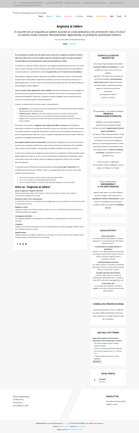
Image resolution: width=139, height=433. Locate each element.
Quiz (111, 16)
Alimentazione (101, 16)
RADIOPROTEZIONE (75, 429)
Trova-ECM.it (81, 426)
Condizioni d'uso (18, 399)
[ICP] (15, 3)
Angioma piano (20, 232)
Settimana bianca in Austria (108, 262)
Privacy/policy (17, 402)
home (65, 44)
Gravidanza (68, 16)
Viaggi (119, 16)
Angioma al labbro (69, 26)
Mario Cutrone (69, 39)
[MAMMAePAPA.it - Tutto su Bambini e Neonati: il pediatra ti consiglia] (29, 13)
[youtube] (23, 244)
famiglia (89, 16)
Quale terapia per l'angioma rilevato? (29, 191)
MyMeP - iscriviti (111, 404)
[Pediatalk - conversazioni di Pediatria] (108, 111)
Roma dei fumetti (108, 236)
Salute (58, 16)
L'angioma (18, 224)
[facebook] (17, 244)
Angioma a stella (21, 207)
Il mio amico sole (108, 283)
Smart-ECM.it (64, 426)
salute (73, 44)
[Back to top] (134, 428)
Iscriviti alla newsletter (101, 310)
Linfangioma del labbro (23, 216)
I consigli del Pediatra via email (108, 304)
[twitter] (20, 244)
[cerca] (124, 16)
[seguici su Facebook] (94, 380)
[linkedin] (26, 244)
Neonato (49, 16)
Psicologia (79, 16)
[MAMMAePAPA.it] (21, 396)
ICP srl (65, 423)
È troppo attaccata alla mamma (108, 273)
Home (41, 16)
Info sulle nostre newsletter (116, 401)
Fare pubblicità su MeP (21, 406)
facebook (102, 379)
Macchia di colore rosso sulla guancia (28, 199)
